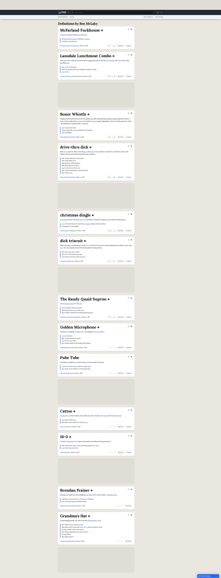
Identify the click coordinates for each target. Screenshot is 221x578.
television (85, 362)
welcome (67, 304)
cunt (80, 304)
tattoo (63, 416)
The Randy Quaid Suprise (66, 317)
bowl (89, 366)
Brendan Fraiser (64, 506)
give (79, 35)
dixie (67, 63)
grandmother (92, 521)
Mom (63, 308)
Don (81, 532)
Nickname (63, 35)
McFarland (72, 39)
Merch (129, 46)
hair (75, 362)
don (83, 257)
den (81, 220)
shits (75, 41)
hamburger (110, 60)
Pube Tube (63, 373)
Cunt (70, 341)
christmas (87, 224)
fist (82, 332)
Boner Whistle (63, 137)
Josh (63, 72)
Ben (63, 67)
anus (85, 35)
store (115, 495)
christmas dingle (64, 231)
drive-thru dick (64, 177)
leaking (87, 39)
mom (74, 310)
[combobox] (113, 12)
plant (65, 220)
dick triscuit (63, 261)
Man (70, 173)
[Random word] (153, 12)
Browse (72, 17)
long (77, 158)
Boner (76, 130)
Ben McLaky (76, 46)
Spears (75, 446)
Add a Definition (148, 17)
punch (72, 304)
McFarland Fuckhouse (65, 46)
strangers (78, 332)
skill (84, 441)
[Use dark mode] (161, 12)
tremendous (71, 441)
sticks (92, 152)
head (99, 521)
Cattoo (62, 427)
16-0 (61, 452)
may (79, 121)
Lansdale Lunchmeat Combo (67, 76)
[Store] (157, 12)
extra (119, 60)
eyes (61, 248)
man (66, 152)
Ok (70, 226)
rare (62, 220)
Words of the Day (63, 17)
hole (91, 119)
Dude (66, 67)
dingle (84, 499)
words (98, 332)
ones (68, 362)
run (76, 441)
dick (91, 245)
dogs (130, 245)
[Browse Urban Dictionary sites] (63, 12)
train (93, 121)
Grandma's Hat (64, 541)
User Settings (159, 17)
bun (86, 152)
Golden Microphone (65, 347)
